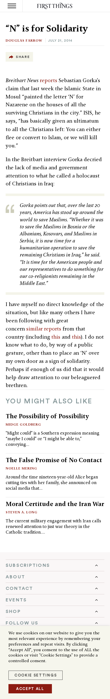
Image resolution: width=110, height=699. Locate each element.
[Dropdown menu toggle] (55, 565)
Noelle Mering (21, 468)
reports (48, 80)
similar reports (43, 328)
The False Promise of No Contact (54, 460)
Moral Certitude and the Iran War (55, 504)
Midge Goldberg (23, 424)
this (55, 337)
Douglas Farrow (24, 40)
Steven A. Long (22, 512)
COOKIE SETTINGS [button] (35, 675)
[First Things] (55, 6)
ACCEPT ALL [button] (30, 689)
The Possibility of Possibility (47, 416)
